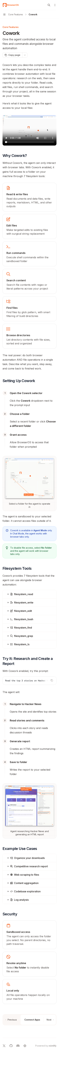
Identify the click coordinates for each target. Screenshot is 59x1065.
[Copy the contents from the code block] (52, 680)
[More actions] (54, 5)
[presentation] (29, 680)
